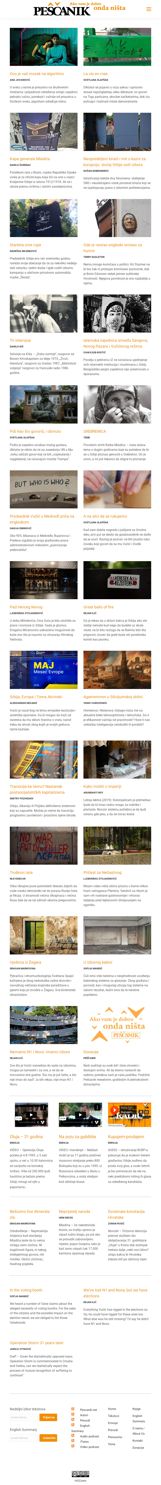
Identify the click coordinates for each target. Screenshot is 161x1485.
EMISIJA (15, 1142)
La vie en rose (95, 73)
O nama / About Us (139, 1431)
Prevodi (85, 1420)
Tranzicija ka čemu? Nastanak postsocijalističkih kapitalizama (37, 789)
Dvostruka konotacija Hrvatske (126, 1214)
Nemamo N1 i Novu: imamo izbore (40, 1052)
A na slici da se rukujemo (105, 516)
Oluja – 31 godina (26, 1136)
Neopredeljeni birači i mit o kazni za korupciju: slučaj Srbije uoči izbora (114, 161)
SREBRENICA (94, 431)
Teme (111, 1444)
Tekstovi (113, 1416)
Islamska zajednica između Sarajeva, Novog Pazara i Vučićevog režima (115, 343)
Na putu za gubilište (77, 1136)
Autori (84, 1415)
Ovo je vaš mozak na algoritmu (37, 73)
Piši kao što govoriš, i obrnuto (35, 431)
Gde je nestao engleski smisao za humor (112, 248)
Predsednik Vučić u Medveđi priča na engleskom (42, 519)
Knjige (137, 1409)
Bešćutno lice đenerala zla (30, 1214)
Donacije (91, 1052)
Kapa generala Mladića (30, 158)
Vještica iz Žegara (25, 962)
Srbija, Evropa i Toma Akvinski (36, 696)
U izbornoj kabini (97, 962)
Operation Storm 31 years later (37, 1342)
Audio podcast (89, 1436)
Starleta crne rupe (25, 245)
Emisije (113, 1423)
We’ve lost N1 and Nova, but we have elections (115, 1293)
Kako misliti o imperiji (102, 786)
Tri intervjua (20, 340)
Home (112, 1409)
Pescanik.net (88, 1410)
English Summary (23, 1430)
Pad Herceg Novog (26, 607)
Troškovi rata (21, 872)
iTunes (84, 1441)
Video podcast (89, 1447)
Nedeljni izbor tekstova (27, 1409)
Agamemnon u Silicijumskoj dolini (113, 696)
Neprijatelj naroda (74, 1211)
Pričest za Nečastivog (102, 872)
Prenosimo (115, 1437)
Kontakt (138, 1440)
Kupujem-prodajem (126, 1136)
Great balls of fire (98, 607)
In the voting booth (26, 1290)
